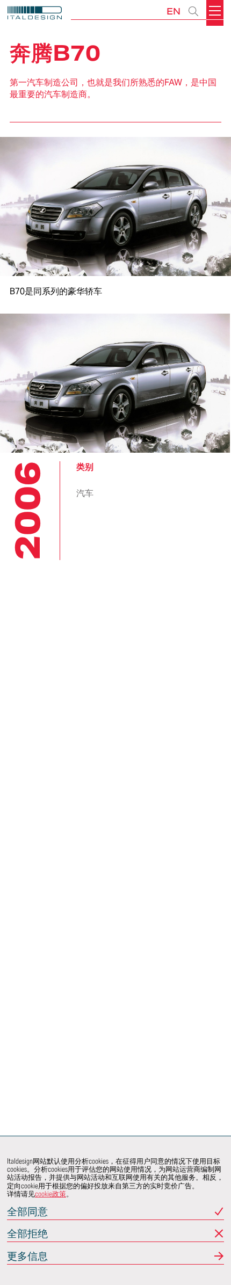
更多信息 (27, 1256)
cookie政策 (50, 1194)
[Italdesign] (35, 14)
